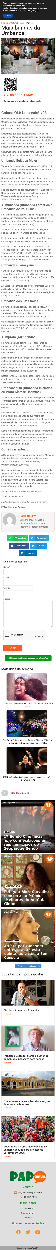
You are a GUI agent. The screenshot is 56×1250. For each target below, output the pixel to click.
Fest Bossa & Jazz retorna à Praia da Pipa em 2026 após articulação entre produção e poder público (28, 741)
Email (6, 577)
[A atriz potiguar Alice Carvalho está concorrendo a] (28, 880)
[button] (17, 538)
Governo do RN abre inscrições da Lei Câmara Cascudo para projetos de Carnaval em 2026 (25, 1149)
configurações (33, 10)
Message (7, 599)
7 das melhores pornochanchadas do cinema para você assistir (28, 704)
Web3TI (35, 1248)
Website (6, 588)
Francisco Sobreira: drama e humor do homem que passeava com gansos (26, 1057)
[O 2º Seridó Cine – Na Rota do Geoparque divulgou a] (28, 826)
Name (6, 567)
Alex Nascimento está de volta (21, 1010)
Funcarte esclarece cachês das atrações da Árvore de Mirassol (27, 1103)
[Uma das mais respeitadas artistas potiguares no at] (28, 935)
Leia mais (7, 1014)
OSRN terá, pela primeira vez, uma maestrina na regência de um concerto (28, 778)
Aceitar (8, 15)
